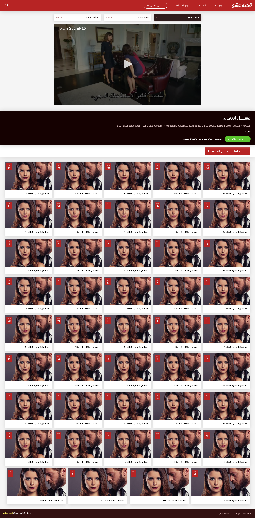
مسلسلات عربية (243, 514)
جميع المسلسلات (181, 6)
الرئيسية (218, 6)
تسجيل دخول (157, 6)
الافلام (202, 6)
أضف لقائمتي (236, 139)
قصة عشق (7, 513)
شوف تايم (224, 514)
